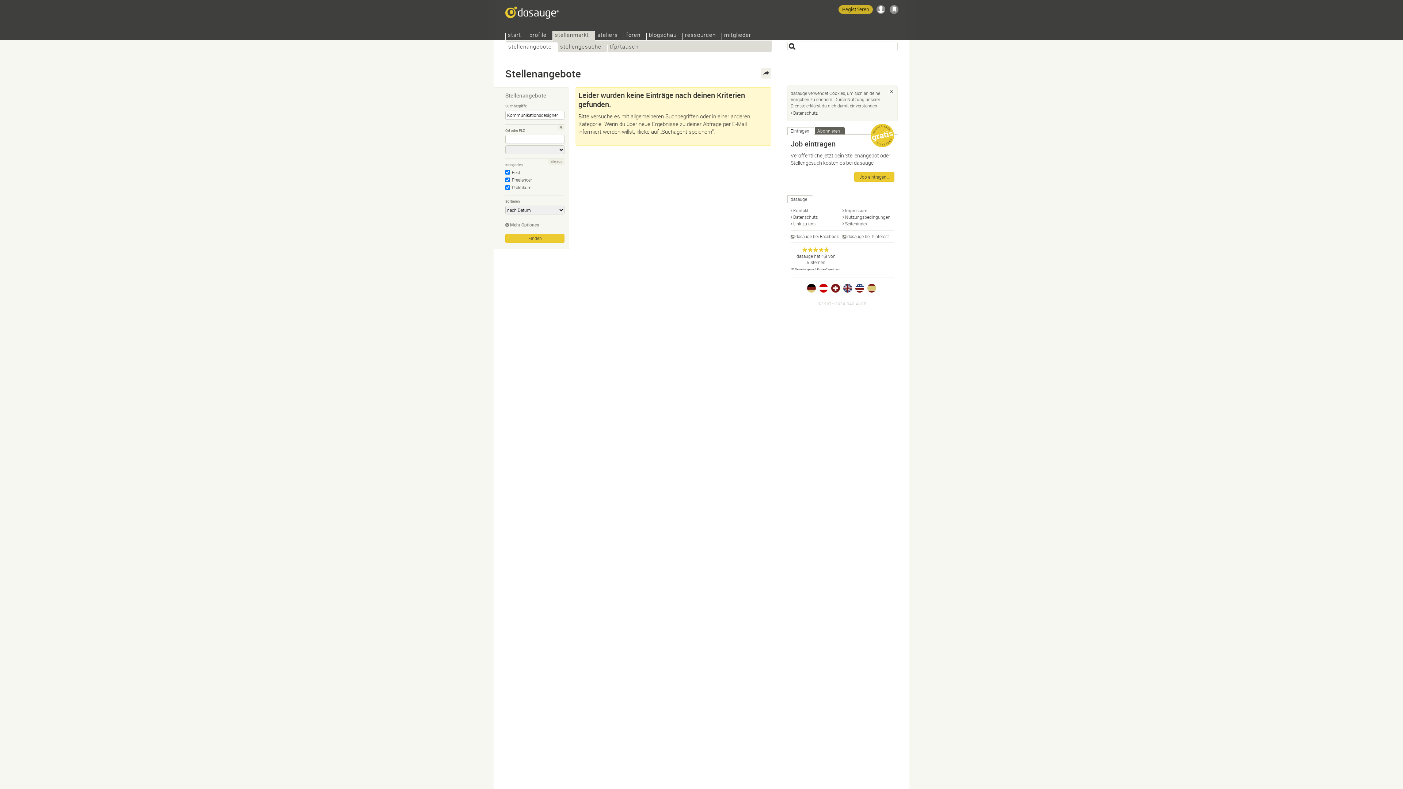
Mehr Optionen (524, 225)
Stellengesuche (580, 47)
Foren (633, 35)
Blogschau (663, 35)
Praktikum (522, 187)
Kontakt (801, 210)
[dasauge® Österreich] (823, 288)
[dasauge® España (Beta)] (871, 288)
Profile (538, 35)
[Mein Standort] (561, 127)
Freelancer (522, 180)
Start (514, 35)
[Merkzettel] (894, 9)
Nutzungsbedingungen (867, 217)
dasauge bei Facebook (817, 236)
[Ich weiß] (891, 91)
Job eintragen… (874, 177)
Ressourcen (700, 35)
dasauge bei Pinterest (868, 236)
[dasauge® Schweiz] (835, 288)
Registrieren (855, 9)
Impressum (856, 210)
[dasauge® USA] (859, 288)
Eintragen (800, 131)
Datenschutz (805, 113)
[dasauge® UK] (847, 288)
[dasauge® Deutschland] (811, 288)
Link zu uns (804, 223)
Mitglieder (737, 35)
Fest (516, 172)
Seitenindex (856, 223)
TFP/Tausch (624, 47)
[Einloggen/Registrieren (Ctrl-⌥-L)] (880, 9)
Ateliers (607, 35)
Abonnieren (828, 131)
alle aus (556, 161)
